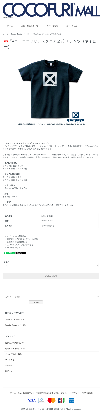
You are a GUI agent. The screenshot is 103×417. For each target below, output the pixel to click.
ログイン (8, 371)
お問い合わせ (52, 26)
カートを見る (72, 26)
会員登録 (8, 365)
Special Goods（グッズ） (20, 34)
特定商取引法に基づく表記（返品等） (23, 239)
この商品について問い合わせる (20, 245)
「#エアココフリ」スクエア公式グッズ (47, 34)
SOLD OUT (51, 275)
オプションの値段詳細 (16, 236)
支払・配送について (29, 26)
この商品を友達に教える (17, 242)
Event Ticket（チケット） (16, 319)
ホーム (10, 26)
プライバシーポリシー (70, 393)
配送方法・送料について (15, 348)
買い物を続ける (13, 247)
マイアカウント (11, 360)
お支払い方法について (14, 343)
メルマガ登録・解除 (13, 354)
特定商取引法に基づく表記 (47, 393)
